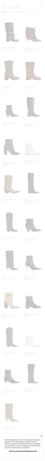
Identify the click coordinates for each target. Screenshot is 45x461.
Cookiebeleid (26, 448)
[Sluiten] (41, 436)
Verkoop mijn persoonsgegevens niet (23, 451)
